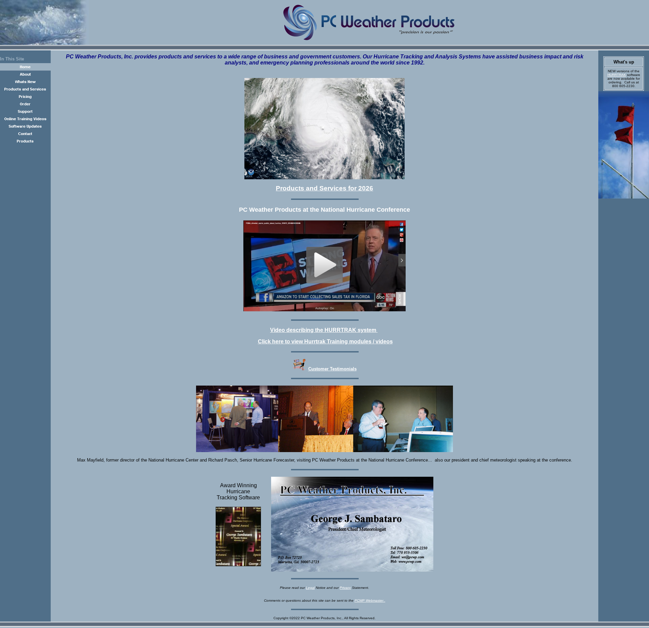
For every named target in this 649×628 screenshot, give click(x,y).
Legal (310, 588)
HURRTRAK (616, 75)
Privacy (345, 588)
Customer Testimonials (332, 368)
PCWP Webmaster (369, 600)
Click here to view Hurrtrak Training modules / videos (325, 341)
